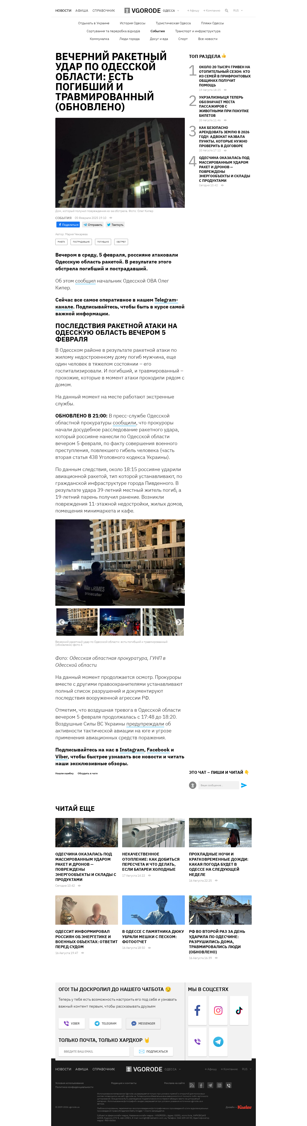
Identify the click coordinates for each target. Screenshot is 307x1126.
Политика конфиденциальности (74, 1087)
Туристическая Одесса (173, 23)
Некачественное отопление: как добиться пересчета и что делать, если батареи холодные (151, 862)
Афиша (81, 10)
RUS (236, 10)
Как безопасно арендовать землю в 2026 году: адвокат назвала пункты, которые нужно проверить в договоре (224, 136)
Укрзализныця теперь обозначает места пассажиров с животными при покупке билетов (224, 106)
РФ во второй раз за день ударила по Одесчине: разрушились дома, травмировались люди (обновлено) (217, 942)
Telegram (109, 1024)
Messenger (146, 1024)
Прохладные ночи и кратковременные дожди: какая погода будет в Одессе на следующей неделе (218, 864)
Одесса (171, 1069)
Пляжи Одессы (212, 23)
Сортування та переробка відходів (113, 31)
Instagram (132, 750)
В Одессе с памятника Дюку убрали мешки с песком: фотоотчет (153, 937)
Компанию (213, 10)
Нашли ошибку (64, 774)
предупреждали (145, 724)
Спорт (183, 39)
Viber (61, 757)
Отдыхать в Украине (93, 23)
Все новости (207, 39)
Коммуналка (99, 39)
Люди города (129, 39)
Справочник (104, 10)
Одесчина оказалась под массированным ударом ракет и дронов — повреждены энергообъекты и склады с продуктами (224, 169)
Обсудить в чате (88, 774)
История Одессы (132, 23)
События (158, 31)
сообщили (124, 422)
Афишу (194, 10)
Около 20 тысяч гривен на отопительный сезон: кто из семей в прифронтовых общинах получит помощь (225, 76)
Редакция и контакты (124, 1083)
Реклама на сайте (174, 1083)
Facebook (158, 750)
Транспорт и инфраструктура (197, 31)
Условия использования (69, 1083)
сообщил (85, 280)
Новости (63, 10)
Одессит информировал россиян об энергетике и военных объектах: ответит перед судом (86, 939)
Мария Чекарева (76, 234)
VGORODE (147, 1069)
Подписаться (157, 1052)
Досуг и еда (159, 39)
